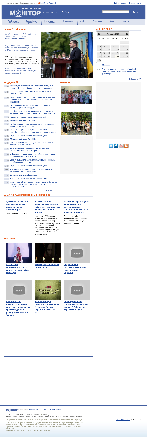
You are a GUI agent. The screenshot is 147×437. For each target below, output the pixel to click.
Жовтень (72, 416)
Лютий (47, 416)
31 (100, 60)
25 (104, 57)
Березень (40, 416)
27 (113, 57)
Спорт (112, 21)
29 (123, 57)
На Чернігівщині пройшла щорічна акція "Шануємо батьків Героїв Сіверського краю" (47, 307)
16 (127, 50)
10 (100, 50)
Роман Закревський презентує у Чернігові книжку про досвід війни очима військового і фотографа (119, 71)
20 (113, 53)
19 (109, 53)
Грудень (58, 416)
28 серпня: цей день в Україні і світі (24, 121)
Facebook (52, 3)
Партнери (28, 414)
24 (100, 57)
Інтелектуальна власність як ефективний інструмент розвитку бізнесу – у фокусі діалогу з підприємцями (31, 87)
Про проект (10, 414)
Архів (45, 414)
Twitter (46, 3)
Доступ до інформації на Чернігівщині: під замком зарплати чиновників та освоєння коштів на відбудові (76, 207)
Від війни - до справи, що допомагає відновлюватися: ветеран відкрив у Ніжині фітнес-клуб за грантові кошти (32, 112)
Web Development (123, 420)
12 (109, 50)
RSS (42, 3)
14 (118, 50)
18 (104, 53)
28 (118, 57)
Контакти (37, 414)
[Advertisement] (81, 155)
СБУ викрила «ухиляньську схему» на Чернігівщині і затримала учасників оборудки (31, 107)
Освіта (83, 21)
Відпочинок (97, 21)
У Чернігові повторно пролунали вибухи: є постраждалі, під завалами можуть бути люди (33, 155)
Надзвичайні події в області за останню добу (28, 117)
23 (127, 53)
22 (123, 53)
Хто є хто (125, 21)
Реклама (19, 414)
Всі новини (50, 191)
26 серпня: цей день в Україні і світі (24, 175)
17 (100, 53)
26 (109, 57)
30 (127, 57)
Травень (27, 416)
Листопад (65, 416)
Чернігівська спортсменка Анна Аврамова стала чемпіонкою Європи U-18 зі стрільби (29, 149)
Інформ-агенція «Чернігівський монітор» (23, 8)
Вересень (79, 416)
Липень (15, 416)
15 (123, 50)
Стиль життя (68, 21)
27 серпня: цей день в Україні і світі (24, 139)
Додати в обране (135, 3)
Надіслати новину (120, 3)
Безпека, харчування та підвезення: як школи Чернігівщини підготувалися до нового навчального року (33, 131)
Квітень (34, 416)
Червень (21, 416)
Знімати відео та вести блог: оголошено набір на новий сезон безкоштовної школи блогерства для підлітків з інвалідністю (32, 99)
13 (113, 50)
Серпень (8, 416)
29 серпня (106, 65)
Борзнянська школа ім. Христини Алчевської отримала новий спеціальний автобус (32, 161)
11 (104, 50)
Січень (52, 416)
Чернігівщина (13, 22)
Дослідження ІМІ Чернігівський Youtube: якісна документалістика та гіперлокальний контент (47, 207)
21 (118, 53)
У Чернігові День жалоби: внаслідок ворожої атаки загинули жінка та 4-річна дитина (31, 170)
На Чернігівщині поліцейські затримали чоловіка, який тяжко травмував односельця (32, 125)
